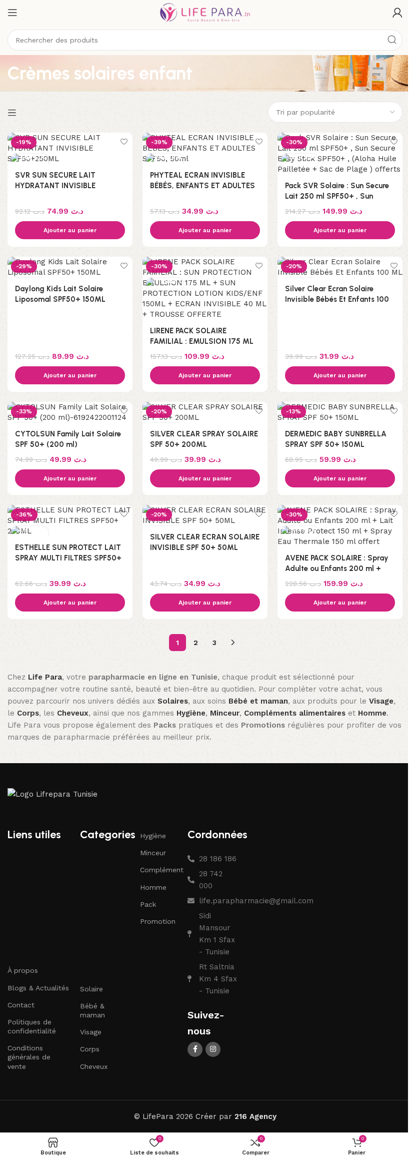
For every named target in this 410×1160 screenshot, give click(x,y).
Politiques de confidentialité (32, 1026)
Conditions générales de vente (29, 1057)
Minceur (153, 853)
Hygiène (153, 836)
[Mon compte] (398, 13)
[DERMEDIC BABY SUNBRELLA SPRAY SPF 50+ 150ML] (340, 412)
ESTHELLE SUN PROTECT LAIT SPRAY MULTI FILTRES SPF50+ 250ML (68, 558)
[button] (70, 230)
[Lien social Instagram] (213, 1049)
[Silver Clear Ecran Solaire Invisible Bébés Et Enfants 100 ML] (340, 267)
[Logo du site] (205, 12)
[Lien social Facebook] (195, 1049)
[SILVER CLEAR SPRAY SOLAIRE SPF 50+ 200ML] (205, 412)
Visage (91, 1032)
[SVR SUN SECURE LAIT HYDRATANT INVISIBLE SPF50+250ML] (70, 148)
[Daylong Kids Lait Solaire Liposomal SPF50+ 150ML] (70, 267)
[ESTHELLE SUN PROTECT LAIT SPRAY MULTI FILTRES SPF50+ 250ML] (70, 520)
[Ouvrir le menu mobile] (12, 13)
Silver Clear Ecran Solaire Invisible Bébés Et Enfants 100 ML (337, 299)
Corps (90, 1049)
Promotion (158, 921)
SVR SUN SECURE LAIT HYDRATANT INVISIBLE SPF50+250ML (55, 186)
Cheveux (94, 1066)
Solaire (91, 989)
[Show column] (13, 112)
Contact (21, 1005)
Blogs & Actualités (38, 988)
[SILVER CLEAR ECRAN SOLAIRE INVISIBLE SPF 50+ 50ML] (205, 515)
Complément (159, 870)
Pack (148, 904)
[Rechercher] (392, 40)
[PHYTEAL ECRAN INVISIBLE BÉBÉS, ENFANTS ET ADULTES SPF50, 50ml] (205, 148)
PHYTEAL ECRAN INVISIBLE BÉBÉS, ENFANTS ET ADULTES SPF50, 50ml (202, 186)
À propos (23, 970)
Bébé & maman (92, 1010)
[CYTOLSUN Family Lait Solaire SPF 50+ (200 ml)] (70, 412)
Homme (153, 887)
